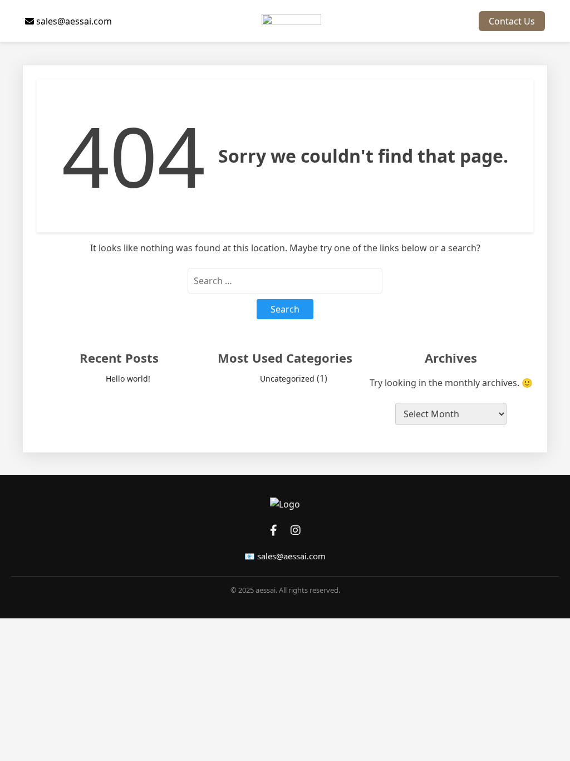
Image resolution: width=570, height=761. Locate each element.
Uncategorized (287, 378)
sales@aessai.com (73, 21)
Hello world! (128, 378)
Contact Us (512, 21)
